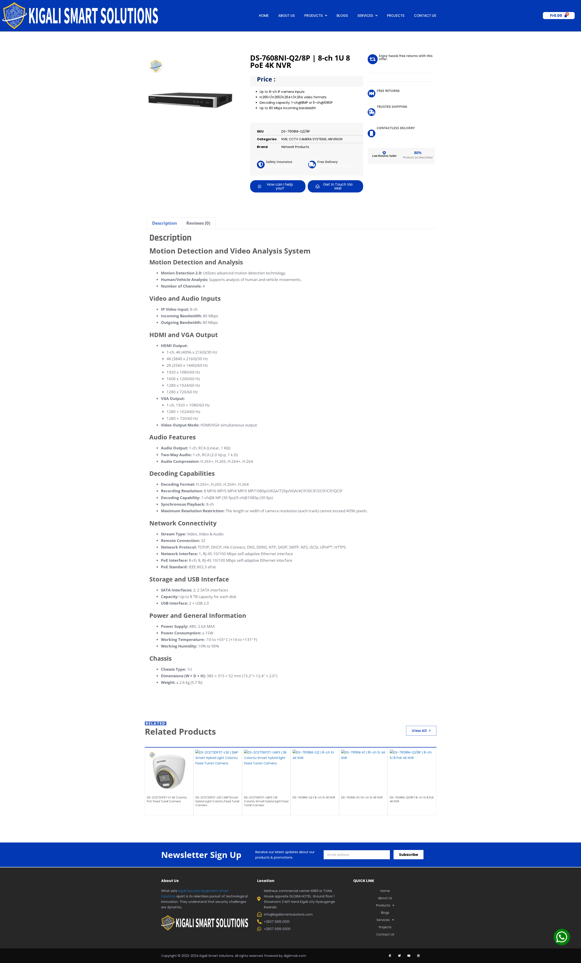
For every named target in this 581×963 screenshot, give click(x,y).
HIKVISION (335, 139)
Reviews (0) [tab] (198, 223)
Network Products (295, 147)
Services (365, 15)
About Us (286, 15)
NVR (284, 139)
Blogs (342, 15)
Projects (395, 15)
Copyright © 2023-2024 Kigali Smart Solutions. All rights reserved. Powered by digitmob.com (233, 955)
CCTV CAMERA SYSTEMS (307, 139)
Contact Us (425, 15)
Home (264, 15)
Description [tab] (164, 223)
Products (313, 15)
